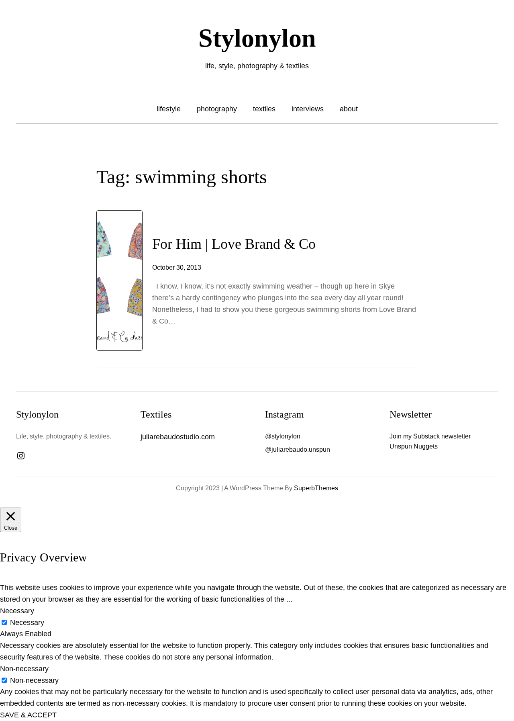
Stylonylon (257, 38)
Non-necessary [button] (24, 669)
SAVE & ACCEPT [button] (28, 715)
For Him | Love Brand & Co (234, 244)
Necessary (27, 623)
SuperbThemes (316, 488)
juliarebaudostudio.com (178, 437)
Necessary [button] (17, 611)
